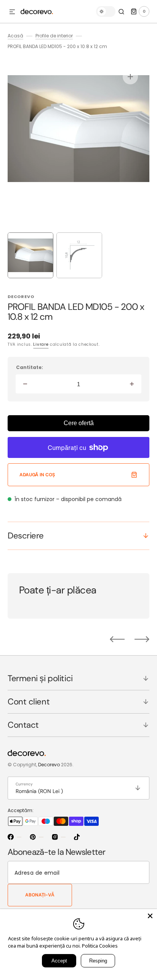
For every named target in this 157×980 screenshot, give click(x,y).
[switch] (105, 11)
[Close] (150, 916)
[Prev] (117, 639)
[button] (12, 12)
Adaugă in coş (36, 475)
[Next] (142, 639)
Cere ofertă (79, 423)
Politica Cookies (100, 945)
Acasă (15, 35)
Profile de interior (54, 35)
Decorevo (49, 764)
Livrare (40, 344)
